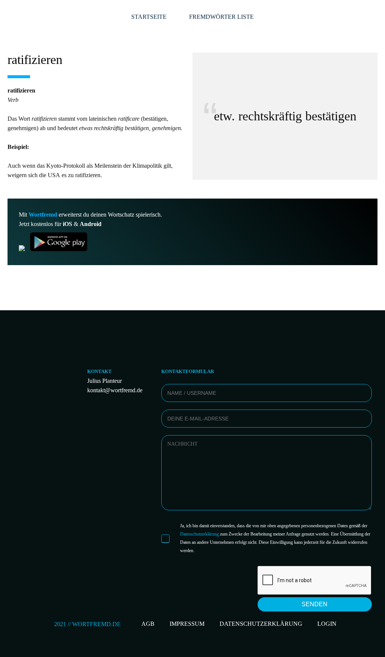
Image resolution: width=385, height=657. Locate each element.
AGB (148, 624)
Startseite (149, 17)
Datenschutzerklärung (199, 534)
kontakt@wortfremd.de (114, 390)
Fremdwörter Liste (221, 17)
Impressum (187, 624)
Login (326, 624)
